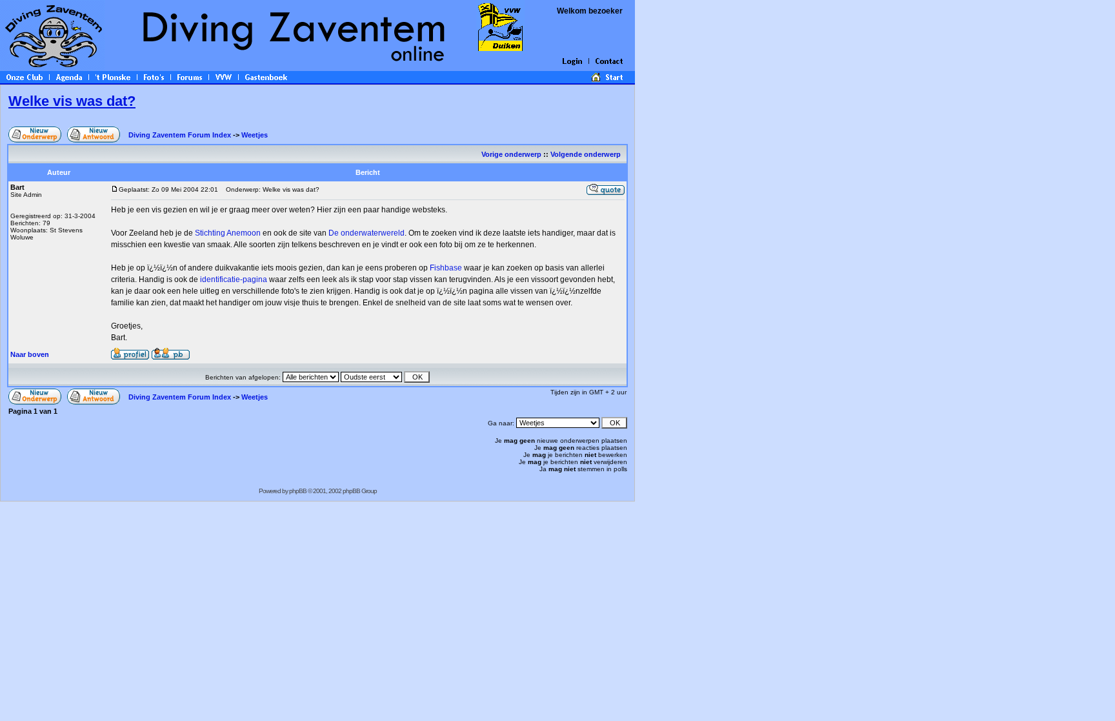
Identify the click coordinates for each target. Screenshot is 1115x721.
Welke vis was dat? (72, 101)
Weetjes (254, 135)
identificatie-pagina (233, 279)
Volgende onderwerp (586, 154)
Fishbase (446, 267)
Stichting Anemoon (228, 233)
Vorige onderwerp (511, 154)
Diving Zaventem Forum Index (179, 135)
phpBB (297, 490)
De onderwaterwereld (366, 233)
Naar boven (29, 354)
